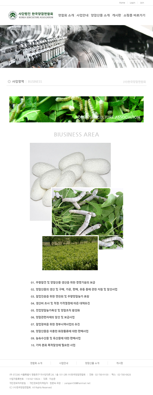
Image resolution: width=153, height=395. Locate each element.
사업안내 (82, 15)
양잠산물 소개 (100, 15)
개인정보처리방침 (17, 383)
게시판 (116, 15)
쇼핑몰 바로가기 (134, 15)
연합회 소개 (66, 15)
